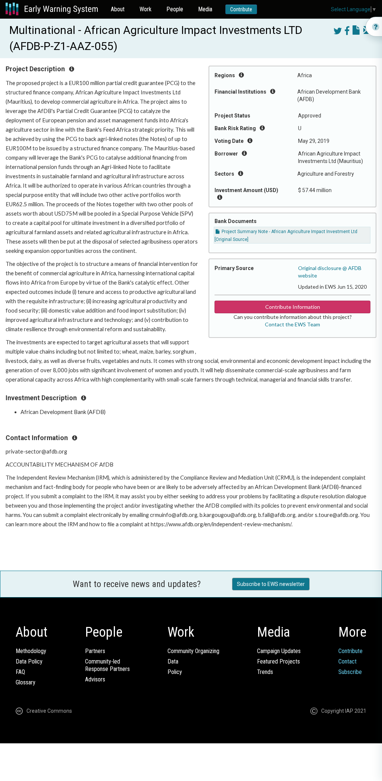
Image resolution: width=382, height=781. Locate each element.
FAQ (20, 671)
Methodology (31, 651)
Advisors (95, 679)
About (118, 9)
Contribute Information (292, 307)
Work (145, 9)
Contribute (241, 9)
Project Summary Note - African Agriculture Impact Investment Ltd (288, 231)
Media (205, 9)
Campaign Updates (279, 651)
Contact (347, 661)
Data (172, 661)
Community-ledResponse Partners (107, 665)
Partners (95, 651)
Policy (174, 671)
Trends (265, 671)
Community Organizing (193, 651)
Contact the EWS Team (292, 324)
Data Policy (29, 661)
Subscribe (350, 671)
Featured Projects (278, 661)
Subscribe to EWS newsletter (271, 584)
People (174, 9)
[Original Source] (231, 239)
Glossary (25, 682)
